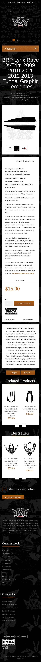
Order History (6, 563)
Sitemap (4, 576)
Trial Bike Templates (8, 614)
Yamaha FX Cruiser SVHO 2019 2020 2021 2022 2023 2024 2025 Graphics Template (29, 463)
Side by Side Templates (9, 604)
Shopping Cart (21, 2)
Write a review (29, 161)
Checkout (30, 2)
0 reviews (19, 161)
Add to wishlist (10, 319)
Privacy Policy (6, 566)
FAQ (3, 582)
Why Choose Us (7, 553)
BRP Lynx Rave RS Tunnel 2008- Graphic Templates (30, 409)
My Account (11, 2)
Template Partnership (9, 579)
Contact (4, 573)
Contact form (13, 497)
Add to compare (28, 319)
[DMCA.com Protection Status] (11, 314)
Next (27, 373)
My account (6, 560)
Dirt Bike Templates (8, 611)
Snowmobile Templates (9, 608)
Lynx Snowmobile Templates (21, 95)
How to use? (20, 280)
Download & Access (8, 557)
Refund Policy (6, 569)
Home (11, 93)
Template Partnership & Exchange (23, 273)
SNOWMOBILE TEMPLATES (23, 93)
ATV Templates (7, 601)
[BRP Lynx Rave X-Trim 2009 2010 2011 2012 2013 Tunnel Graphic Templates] (20, 123)
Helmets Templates (8, 620)
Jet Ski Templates (8, 617)
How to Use (6, 550)
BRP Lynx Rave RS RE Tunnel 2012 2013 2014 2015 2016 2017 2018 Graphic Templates (11, 411)
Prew (14, 373)
